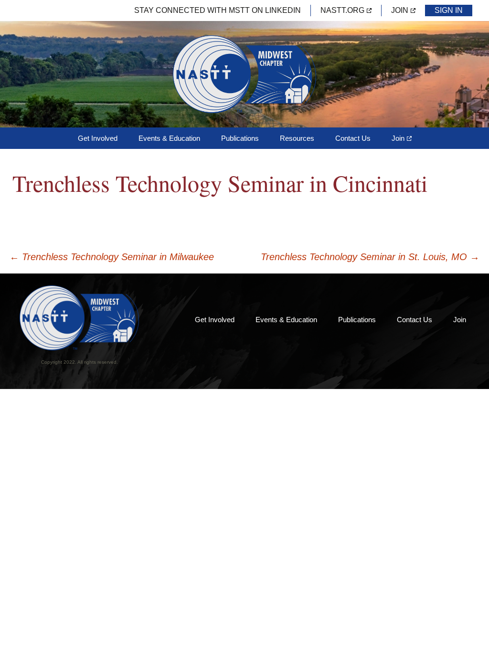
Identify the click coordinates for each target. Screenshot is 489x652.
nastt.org (342, 10)
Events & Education (169, 138)
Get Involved (97, 138)
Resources (297, 138)
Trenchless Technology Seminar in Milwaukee (112, 257)
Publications (240, 138)
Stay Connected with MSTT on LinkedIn (217, 10)
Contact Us (353, 138)
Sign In (449, 10)
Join (399, 10)
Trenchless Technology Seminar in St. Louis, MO (370, 257)
